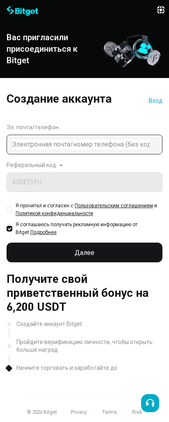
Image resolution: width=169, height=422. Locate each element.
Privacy (79, 412)
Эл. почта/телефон (33, 127)
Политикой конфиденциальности (54, 213)
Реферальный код (31, 165)
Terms (109, 412)
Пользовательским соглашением (114, 206)
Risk (137, 412)
